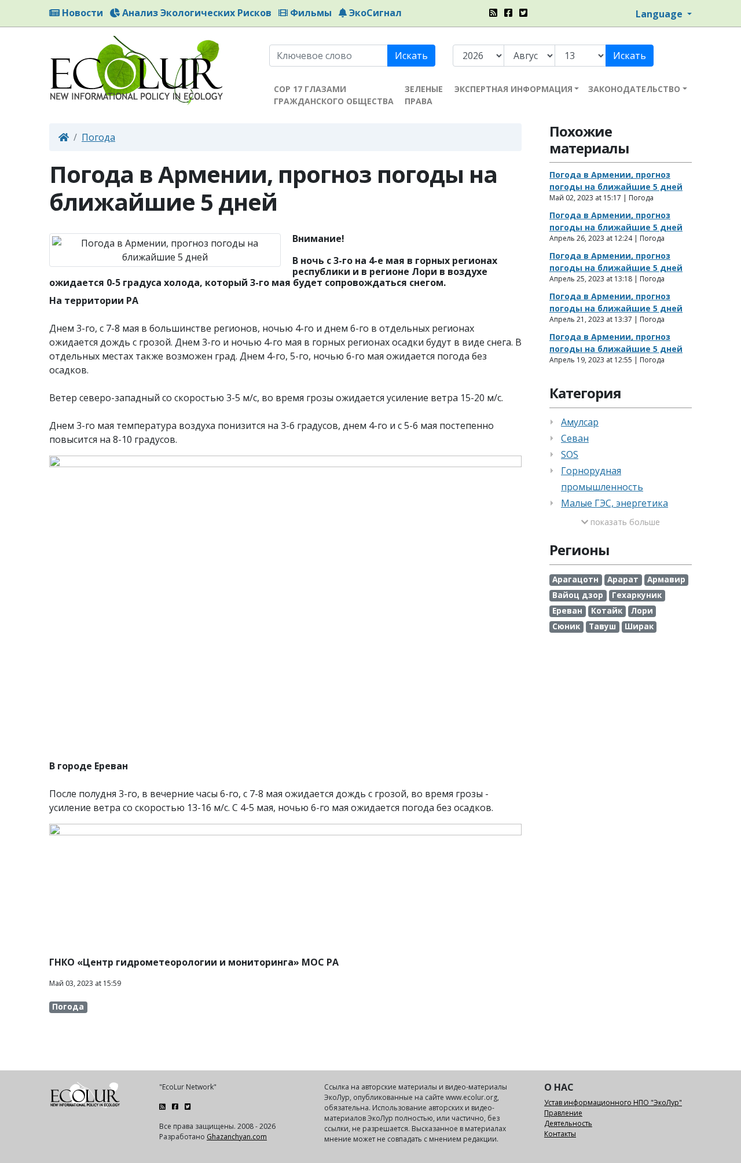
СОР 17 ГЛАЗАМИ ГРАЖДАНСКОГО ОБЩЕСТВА (334, 95)
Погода (98, 137)
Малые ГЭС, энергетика (614, 503)
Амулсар (580, 422)
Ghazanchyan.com (237, 1137)
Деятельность (568, 1123)
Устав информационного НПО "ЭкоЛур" (613, 1102)
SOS (569, 454)
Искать (411, 55)
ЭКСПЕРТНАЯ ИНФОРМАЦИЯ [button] (513, 88)
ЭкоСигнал (374, 12)
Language (660, 14)
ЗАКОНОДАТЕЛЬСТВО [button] (634, 88)
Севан (575, 438)
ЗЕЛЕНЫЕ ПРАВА (424, 95)
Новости (81, 12)
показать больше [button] (624, 521)
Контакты (560, 1134)
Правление (563, 1113)
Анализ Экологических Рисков (196, 12)
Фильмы (310, 12)
